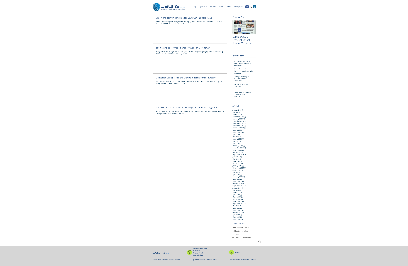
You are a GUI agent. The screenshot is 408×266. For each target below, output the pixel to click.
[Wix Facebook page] (247, 6)
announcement (237, 228)
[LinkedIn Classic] (254, 6)
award (247, 228)
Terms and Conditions (174, 259)
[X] (250, 6)
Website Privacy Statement (160, 259)
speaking (245, 231)
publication (236, 231)
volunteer (235, 234)
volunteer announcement (241, 238)
